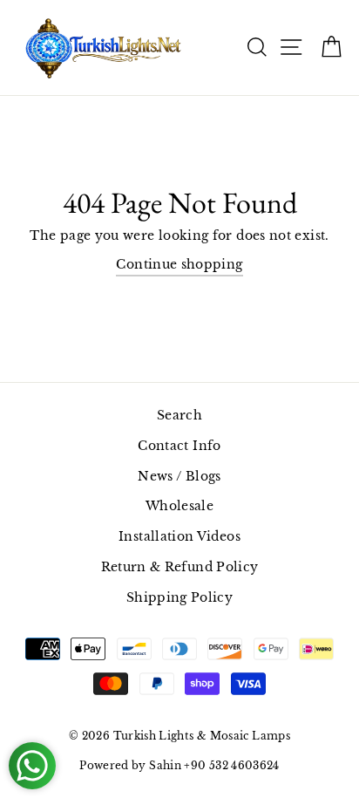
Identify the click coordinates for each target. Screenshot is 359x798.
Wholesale (179, 506)
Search (179, 415)
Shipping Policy (179, 597)
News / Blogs (179, 476)
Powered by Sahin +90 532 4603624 (179, 765)
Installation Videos (179, 536)
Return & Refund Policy (180, 567)
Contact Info (179, 446)
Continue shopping (179, 264)
